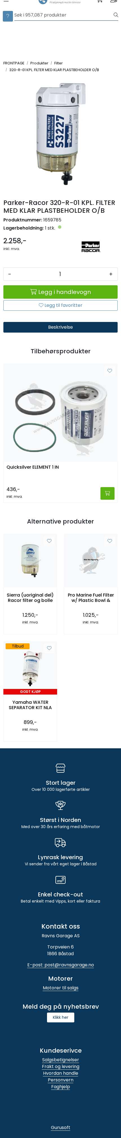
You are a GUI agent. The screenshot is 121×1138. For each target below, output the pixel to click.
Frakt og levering (60, 1066)
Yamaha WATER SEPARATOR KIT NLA (30, 705)
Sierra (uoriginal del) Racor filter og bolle (30, 597)
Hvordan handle (60, 1073)
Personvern (60, 1080)
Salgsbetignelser (60, 1060)
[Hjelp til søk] (8, 16)
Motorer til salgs (61, 988)
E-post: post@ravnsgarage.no (60, 965)
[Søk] (116, 15)
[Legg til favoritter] (109, 371)
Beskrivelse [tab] (60, 327)
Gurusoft (60, 1127)
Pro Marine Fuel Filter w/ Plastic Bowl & (91, 597)
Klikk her (60, 1017)
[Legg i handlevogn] (107, 493)
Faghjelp (60, 1086)
